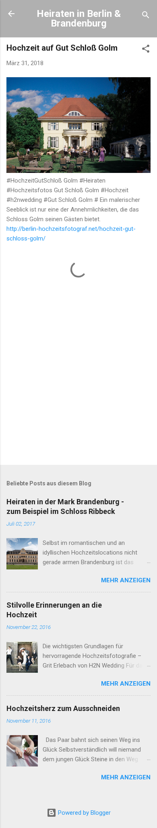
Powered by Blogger (83, 812)
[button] (146, 50)
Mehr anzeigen (126, 580)
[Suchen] (146, 16)
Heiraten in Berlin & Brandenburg (79, 18)
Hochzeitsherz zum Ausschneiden (63, 708)
